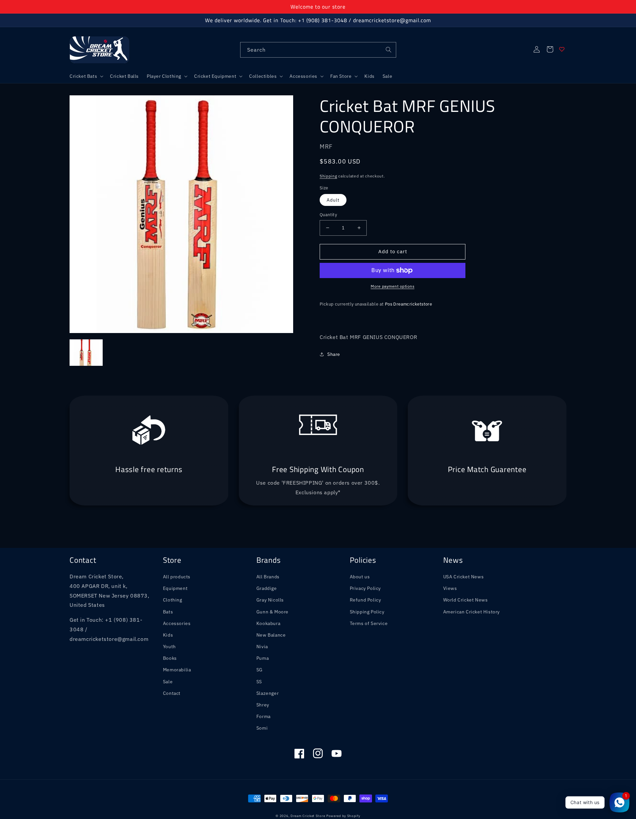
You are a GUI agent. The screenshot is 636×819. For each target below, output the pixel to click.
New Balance (271, 635)
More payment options (392, 286)
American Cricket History (471, 612)
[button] (86, 76)
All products (176, 577)
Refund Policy (365, 600)
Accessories (177, 623)
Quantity (328, 214)
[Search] (388, 49)
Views (450, 588)
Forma (263, 716)
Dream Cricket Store (308, 816)
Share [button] (333, 354)
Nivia (262, 647)
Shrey (262, 705)
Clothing (172, 600)
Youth (169, 647)
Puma (262, 658)
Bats (168, 612)
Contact (172, 693)
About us (360, 577)
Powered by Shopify (343, 816)
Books (170, 658)
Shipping (328, 175)
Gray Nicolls (270, 600)
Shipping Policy (367, 612)
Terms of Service (369, 623)
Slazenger (267, 693)
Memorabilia (177, 670)
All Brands (268, 577)
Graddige (266, 588)
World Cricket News (465, 600)
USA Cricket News (463, 577)
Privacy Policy (365, 588)
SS (259, 682)
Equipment (175, 588)
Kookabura (268, 623)
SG (259, 670)
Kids (168, 635)
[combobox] (318, 49)
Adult (333, 200)
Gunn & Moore (272, 612)
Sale (168, 682)
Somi (262, 728)
